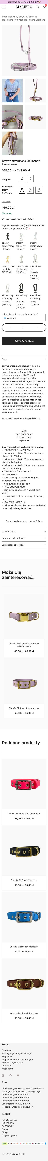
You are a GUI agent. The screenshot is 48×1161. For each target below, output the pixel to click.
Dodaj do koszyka (24, 341)
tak (14, 318)
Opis (4, 359)
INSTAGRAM (8, 1123)
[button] (10, 327)
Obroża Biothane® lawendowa (24, 708)
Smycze (23, 16)
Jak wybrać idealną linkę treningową (20, 1091)
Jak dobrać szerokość (13, 544)
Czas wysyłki (8, 531)
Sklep (5, 1132)
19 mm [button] (39, 190)
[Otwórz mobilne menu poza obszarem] (4, 6)
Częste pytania (9, 1135)
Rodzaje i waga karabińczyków (17, 1106)
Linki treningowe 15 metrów (16, 1100)
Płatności (6, 1065)
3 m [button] (22, 178)
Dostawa (6, 1050)
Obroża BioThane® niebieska (24, 946)
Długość (6, 179)
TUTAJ (30, 219)
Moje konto (7, 1068)
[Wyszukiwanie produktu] (31, 7)
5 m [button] (30, 178)
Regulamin (7, 1056)
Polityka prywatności (12, 1062)
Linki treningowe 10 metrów (16, 1097)
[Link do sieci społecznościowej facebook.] (10, 1075)
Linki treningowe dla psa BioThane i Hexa (23, 1088)
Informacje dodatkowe (13, 538)
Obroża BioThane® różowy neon (24, 813)
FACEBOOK (7, 1126)
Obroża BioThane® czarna (24, 880)
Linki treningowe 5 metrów (15, 1094)
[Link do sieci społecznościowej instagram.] (3, 1075)
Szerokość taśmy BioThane (7, 189)
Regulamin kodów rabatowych (17, 1059)
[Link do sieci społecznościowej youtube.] (18, 1075)
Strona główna (9, 16)
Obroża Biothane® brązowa (24, 1013)
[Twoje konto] (37, 7)
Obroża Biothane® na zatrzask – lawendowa (24, 644)
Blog (4, 1082)
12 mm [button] (22, 190)
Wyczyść (6, 202)
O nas (5, 1129)
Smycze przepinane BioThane (30, 19)
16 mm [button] (30, 190)
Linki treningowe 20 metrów (16, 1103)
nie (8, 318)
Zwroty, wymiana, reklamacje (16, 1053)
